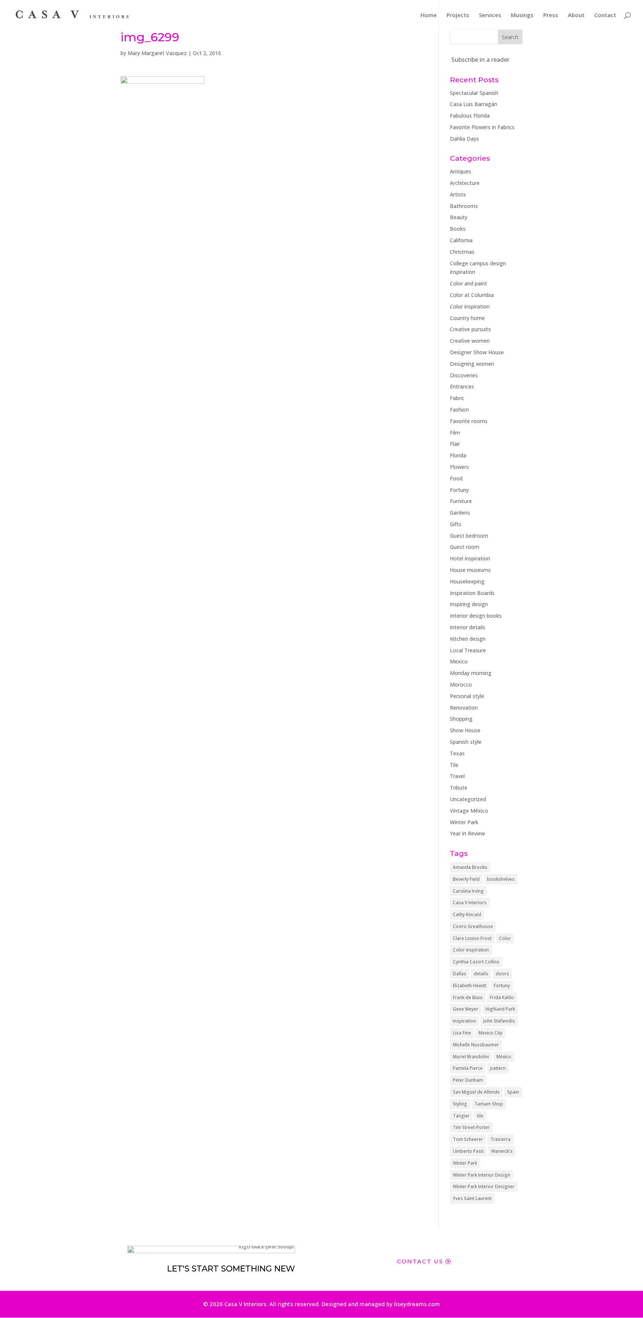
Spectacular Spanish (474, 92)
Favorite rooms (468, 421)
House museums (470, 569)
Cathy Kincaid (467, 914)
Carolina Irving (468, 891)
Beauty (458, 217)
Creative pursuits (470, 329)
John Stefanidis (499, 1021)
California (461, 240)
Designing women (472, 363)
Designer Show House (477, 352)
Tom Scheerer (468, 1139)
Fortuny (459, 489)
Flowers (459, 466)
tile (480, 1116)
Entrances (462, 386)
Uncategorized (468, 799)
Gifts (455, 524)
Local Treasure (468, 650)
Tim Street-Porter (471, 1127)
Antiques (460, 171)
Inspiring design (469, 604)
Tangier (461, 1116)
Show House (465, 730)
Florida (458, 455)
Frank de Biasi (468, 997)
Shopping (461, 718)
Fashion (459, 409)
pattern (498, 1068)
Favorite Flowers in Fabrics (482, 127)
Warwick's (502, 1151)
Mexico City (490, 1033)
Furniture (461, 501)
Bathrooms (464, 205)
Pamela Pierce (468, 1068)
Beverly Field (466, 879)
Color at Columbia (472, 294)
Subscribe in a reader (480, 59)
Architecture (465, 182)
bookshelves (501, 879)
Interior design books (476, 615)
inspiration (464, 1021)
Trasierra (500, 1139)
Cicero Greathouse (473, 926)
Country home (467, 317)
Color (505, 938)
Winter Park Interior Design (481, 1175)
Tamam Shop (488, 1104)
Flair (455, 443)
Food (456, 478)
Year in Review (467, 833)
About (576, 15)
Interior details (467, 627)
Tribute (458, 787)
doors (502, 973)
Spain (513, 1092)
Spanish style (466, 741)
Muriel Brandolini (471, 1056)
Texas (457, 753)
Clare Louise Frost (472, 938)
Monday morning (471, 672)
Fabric (457, 398)
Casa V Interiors (470, 902)
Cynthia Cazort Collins (476, 962)
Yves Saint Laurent (472, 1198)
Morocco (461, 684)
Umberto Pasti (468, 1151)
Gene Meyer (465, 1009)
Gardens (460, 512)
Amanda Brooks (470, 867)
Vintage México (469, 810)
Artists (458, 194)
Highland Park (500, 1009)
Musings (522, 15)
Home (428, 15)
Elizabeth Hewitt (469, 985)
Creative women (470, 340)
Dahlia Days (464, 138)
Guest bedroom (469, 535)
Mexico (459, 661)
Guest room (464, 546)
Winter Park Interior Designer (484, 1186)
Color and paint (468, 283)
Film (455, 432)
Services (490, 15)
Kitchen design (468, 638)
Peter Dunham (468, 1080)
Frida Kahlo (502, 997)
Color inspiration (470, 306)
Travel (457, 776)
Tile (454, 764)
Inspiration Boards (472, 592)
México (503, 1056)
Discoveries (464, 375)
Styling (460, 1104)
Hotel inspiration (470, 558)
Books (458, 228)
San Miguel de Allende (476, 1092)
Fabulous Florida (470, 115)
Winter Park (464, 822)
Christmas (462, 251)
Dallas (459, 973)
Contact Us (420, 1261)
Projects (458, 15)
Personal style (467, 696)
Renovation (464, 707)
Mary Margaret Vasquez (157, 53)
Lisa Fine (462, 1033)
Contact (605, 15)
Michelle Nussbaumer (476, 1045)
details (481, 973)
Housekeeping (467, 581)
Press (550, 15)
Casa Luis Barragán (473, 104)
